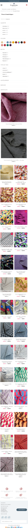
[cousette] (14, 5)
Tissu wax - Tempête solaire (21, 317)
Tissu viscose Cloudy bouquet (21, 204)
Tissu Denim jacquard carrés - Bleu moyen (21, 339)
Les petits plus (4, 506)
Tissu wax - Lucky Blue (7, 316)
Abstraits (5, 52)
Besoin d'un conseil (6, 504)
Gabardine (6, 76)
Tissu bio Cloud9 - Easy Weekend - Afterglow (6, 249)
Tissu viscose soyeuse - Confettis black (7, 272)
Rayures (5, 60)
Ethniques (5, 56)
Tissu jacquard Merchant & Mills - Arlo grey (14, 160)
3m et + (5, 34)
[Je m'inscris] (25, 521)
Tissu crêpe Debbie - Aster (21, 226)
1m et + (5, 30)
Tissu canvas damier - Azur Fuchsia (20, 407)
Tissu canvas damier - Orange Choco (21, 429)
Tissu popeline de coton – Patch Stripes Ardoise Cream (21, 474)
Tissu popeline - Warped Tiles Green (21, 384)
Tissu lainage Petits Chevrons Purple (20, 272)
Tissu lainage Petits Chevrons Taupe (6, 294)
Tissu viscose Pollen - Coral (7, 227)
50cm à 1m (6, 28)
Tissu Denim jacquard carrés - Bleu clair (7, 362)
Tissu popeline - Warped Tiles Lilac (7, 407)
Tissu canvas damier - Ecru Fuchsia (6, 429)
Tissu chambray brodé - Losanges (21, 362)
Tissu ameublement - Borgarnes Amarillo (7, 182)
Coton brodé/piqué (7, 72)
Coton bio (5, 70)
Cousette (3, 502)
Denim (5, 74)
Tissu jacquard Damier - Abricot (21, 294)
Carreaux (5, 54)
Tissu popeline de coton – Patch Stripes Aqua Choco (7, 474)
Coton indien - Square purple (7, 452)
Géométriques (7, 58)
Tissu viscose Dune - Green (20, 249)
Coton (5, 68)
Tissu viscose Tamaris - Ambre (6, 204)
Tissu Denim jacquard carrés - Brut (7, 339)
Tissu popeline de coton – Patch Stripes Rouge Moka (21, 452)
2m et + (5, 32)
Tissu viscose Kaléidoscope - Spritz (21, 182)
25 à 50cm (6, 26)
